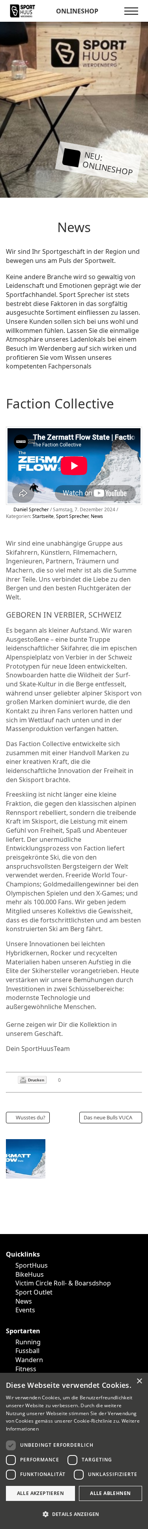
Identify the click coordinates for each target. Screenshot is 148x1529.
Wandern (29, 1359)
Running (28, 1342)
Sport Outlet (33, 1292)
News (97, 516)
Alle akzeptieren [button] (40, 1493)
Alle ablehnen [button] (110, 1493)
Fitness (25, 1369)
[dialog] (74, 1451)
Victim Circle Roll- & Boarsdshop (63, 1283)
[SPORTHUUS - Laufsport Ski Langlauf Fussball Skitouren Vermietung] (22, 10)
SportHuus (31, 1265)
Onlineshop (76, 11)
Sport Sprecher (72, 516)
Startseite (43, 516)
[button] (74, 1514)
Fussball (27, 1350)
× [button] (139, 1381)
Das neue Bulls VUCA (108, 1117)
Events (25, 1310)
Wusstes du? (30, 1117)
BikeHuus (29, 1274)
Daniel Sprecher (31, 509)
